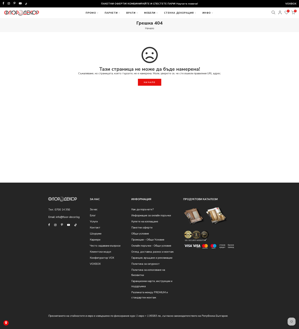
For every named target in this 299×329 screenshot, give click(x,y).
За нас (93, 209)
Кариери (95, 239)
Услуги (94, 221)
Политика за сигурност (145, 264)
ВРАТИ (131, 13)
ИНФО (206, 13)
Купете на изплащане (144, 221)
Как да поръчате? (142, 209)
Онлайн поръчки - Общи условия (151, 245)
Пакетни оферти (141, 227)
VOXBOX (95, 264)
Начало (149, 28)
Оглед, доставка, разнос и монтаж (152, 251)
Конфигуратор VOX (102, 258)
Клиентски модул (100, 251)
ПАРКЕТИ (111, 13)
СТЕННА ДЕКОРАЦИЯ (179, 13)
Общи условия (140, 233)
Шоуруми (95, 233)
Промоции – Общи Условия (147, 239)
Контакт (95, 227)
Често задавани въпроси (105, 245)
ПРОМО (91, 13)
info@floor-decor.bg (68, 217)
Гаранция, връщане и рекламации (151, 258)
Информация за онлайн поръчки (151, 215)
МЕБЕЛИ (149, 13)
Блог (93, 215)
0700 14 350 (62, 209)
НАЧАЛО (149, 82)
